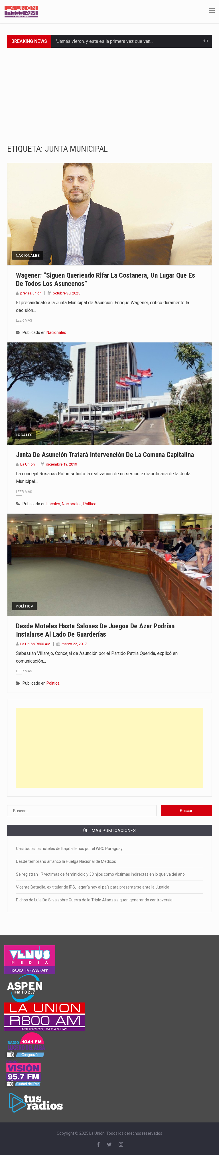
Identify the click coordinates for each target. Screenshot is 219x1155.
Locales (24, 435)
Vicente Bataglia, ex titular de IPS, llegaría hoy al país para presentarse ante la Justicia (92, 887)
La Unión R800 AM (35, 644)
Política (89, 504)
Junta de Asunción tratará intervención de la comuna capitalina (105, 455)
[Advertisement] (109, 91)
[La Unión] (21, 11)
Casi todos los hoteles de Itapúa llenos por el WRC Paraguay (69, 848)
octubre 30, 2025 (66, 293)
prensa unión (31, 293)
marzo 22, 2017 (74, 644)
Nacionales (28, 255)
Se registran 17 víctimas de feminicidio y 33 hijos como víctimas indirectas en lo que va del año (100, 874)
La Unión (27, 464)
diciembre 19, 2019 (61, 464)
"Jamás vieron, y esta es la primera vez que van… (104, 41)
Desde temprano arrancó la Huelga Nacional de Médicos (66, 861)
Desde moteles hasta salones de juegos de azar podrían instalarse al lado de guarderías (95, 630)
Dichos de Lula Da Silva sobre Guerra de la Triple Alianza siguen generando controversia (94, 900)
